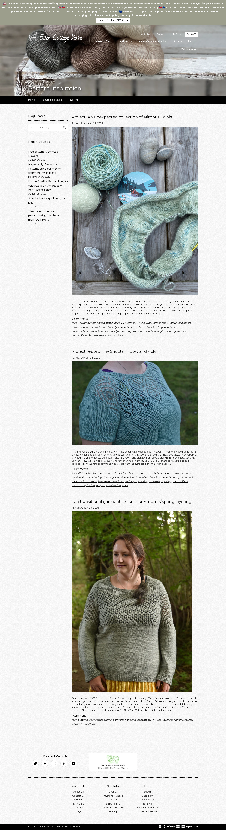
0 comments (80, 318)
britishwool (160, 322)
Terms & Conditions (113, 807)
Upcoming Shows (147, 811)
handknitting (155, 327)
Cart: (191, 34)
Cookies (113, 791)
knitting (126, 331)
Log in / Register (143, 34)
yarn (122, 335)
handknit (126, 327)
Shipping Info (113, 803)
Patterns (125, 41)
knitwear (138, 331)
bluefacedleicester (128, 473)
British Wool (144, 322)
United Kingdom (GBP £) (111, 20)
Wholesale (188, 49)
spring (188, 719)
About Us (78, 791)
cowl (97, 327)
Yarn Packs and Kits (152, 41)
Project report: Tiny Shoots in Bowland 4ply (114, 351)
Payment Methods (113, 795)
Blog (189, 41)
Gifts (176, 41)
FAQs (78, 811)
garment (117, 477)
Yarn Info (78, 799)
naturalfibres (79, 335)
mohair (181, 331)
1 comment (79, 715)
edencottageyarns (100, 719)
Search (148, 791)
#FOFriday (84, 473)
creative (187, 473)
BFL (123, 322)
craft (103, 327)
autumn (83, 719)
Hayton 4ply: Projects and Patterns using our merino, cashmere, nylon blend (44, 168)
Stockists (78, 807)
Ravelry (178, 719)
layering (171, 331)
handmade (170, 327)
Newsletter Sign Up (148, 807)
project (100, 485)
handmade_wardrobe (111, 481)
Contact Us (162, 34)
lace (147, 331)
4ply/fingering (87, 322)
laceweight (157, 331)
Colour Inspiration (179, 322)
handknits (139, 327)
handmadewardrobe (84, 331)
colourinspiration (82, 327)
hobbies (103, 331)
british (131, 322)
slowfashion (113, 485)
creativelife (78, 477)
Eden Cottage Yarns (98, 477)
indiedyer (114, 331)
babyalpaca (113, 322)
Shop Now (148, 795)
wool (116, 335)
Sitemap (113, 811)
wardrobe (77, 724)
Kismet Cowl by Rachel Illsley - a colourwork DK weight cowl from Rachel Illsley (48, 185)
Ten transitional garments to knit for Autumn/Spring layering (131, 501)
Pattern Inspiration (52, 99)
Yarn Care (78, 803)
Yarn (109, 41)
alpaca (101, 322)
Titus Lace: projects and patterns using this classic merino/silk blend (44, 215)
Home (98, 41)
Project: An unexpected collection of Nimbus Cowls (122, 117)
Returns (113, 799)
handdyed (114, 327)
